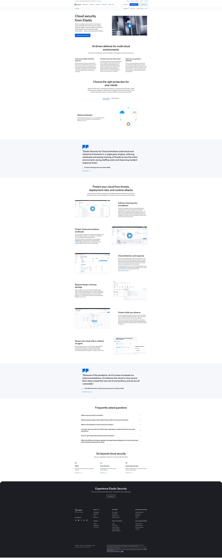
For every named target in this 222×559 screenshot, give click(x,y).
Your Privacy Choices (118, 551)
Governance (138, 514)
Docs (113, 4)
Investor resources (139, 512)
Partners (132, 1)
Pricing (109, 4)
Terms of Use (82, 545)
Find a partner (115, 512)
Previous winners (139, 523)
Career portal (96, 525)
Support (136, 1)
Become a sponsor (139, 527)
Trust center (114, 525)
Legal (113, 523)
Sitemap (93, 545)
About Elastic (96, 512)
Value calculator (140, 8)
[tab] (106, 98)
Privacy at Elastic (115, 527)
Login (147, 1)
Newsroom (95, 517)
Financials (137, 515)
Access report (98, 1)
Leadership (95, 514)
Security (77, 8)
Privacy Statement (88, 545)
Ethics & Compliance (116, 530)
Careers (95, 523)
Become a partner (116, 517)
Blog (94, 515)
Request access (115, 515)
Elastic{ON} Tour (138, 525)
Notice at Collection (110, 551)
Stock (136, 517)
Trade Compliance (116, 528)
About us (128, 1)
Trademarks (77, 545)
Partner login (114, 514)
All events (137, 528)
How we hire (96, 527)
